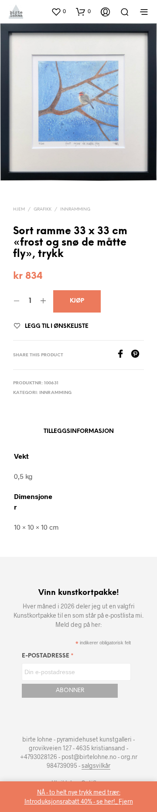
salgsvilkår (96, 765)
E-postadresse (48, 657)
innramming (75, 209)
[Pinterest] (137, 355)
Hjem (19, 209)
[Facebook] (123, 355)
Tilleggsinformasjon (79, 431)
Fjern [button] (126, 801)
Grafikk (42, 209)
